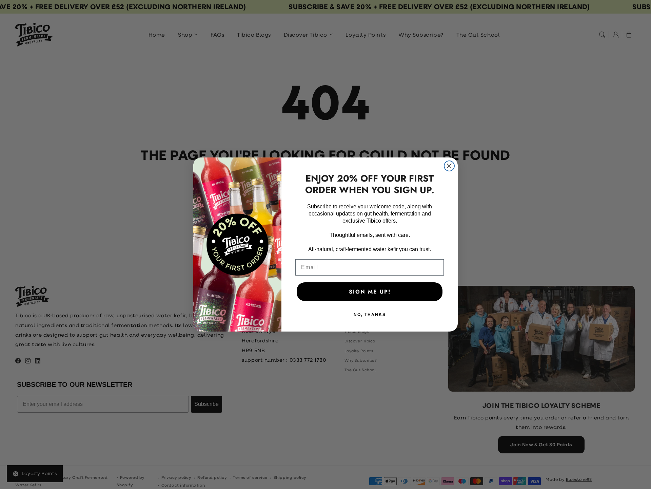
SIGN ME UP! (370, 292)
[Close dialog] (449, 166)
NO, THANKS (370, 314)
